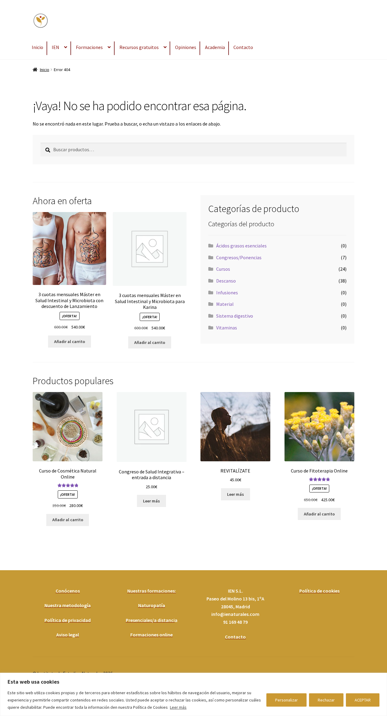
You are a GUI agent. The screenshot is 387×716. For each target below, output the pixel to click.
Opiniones (185, 47)
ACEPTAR (363, 700)
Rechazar (326, 700)
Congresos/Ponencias (239, 257)
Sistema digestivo (234, 316)
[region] (193, 694)
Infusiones (227, 292)
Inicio (37, 47)
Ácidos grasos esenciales (241, 246)
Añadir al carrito (69, 341)
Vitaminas (226, 328)
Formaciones (89, 47)
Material (225, 304)
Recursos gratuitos (139, 47)
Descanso (226, 281)
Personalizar (286, 700)
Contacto (243, 47)
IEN (55, 47)
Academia (215, 47)
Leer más (178, 707)
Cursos (223, 269)
